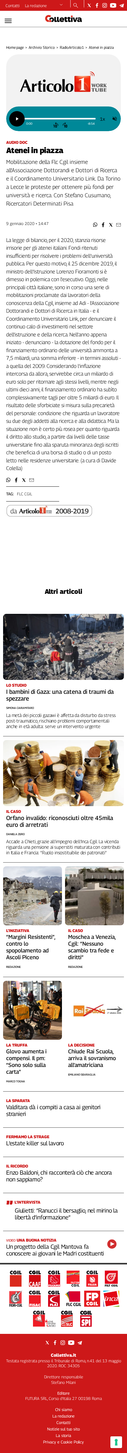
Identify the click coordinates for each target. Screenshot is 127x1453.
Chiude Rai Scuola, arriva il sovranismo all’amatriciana (92, 1058)
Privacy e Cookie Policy (63, 1441)
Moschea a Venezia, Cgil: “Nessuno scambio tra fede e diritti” (92, 947)
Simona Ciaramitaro (20, 708)
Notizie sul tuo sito (63, 1428)
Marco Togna (15, 1081)
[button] (95, 225)
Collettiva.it (63, 1355)
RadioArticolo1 (72, 47)
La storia (63, 1435)
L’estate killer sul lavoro (35, 1143)
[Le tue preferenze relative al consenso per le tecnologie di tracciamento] (116, 1442)
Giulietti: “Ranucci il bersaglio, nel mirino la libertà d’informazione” (66, 1214)
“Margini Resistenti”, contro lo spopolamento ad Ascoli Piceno (30, 947)
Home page (15, 47)
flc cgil (24, 493)
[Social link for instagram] (104, 5)
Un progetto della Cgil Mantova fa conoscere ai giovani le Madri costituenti (55, 1250)
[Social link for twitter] (89, 5)
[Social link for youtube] (113, 5)
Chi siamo (63, 1409)
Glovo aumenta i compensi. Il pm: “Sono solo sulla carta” (26, 1061)
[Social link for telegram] (121, 5)
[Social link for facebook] (97, 5)
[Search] (75, 6)
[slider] (60, 118)
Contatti (13, 5)
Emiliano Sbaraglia (82, 1074)
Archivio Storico (42, 47)
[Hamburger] (8, 20)
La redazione (36, 5)
